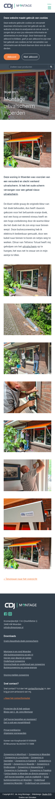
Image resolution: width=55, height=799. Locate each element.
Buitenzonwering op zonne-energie (20, 667)
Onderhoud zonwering (14, 661)
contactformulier (36, 688)
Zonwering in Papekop (40, 770)
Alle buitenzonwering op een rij (18, 654)
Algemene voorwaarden (15, 733)
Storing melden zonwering (16, 674)
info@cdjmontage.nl (13, 627)
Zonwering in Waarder (24, 763)
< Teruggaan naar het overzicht (20, 579)
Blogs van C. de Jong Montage (18, 711)
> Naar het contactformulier (17, 698)
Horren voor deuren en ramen (17, 657)
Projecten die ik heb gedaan (17, 708)
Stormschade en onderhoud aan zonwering (24, 664)
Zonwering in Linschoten (17, 757)
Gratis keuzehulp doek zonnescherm (21, 641)
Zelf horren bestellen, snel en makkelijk (23, 776)
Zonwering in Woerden (39, 754)
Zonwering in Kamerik (25, 760)
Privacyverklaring (12, 729)
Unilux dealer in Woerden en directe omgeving (26, 773)
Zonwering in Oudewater (16, 770)
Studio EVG (46, 794)
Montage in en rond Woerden (17, 651)
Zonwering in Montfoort (15, 754)
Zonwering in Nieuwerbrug (30, 767)
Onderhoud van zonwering (37, 783)
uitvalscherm (11, 194)
